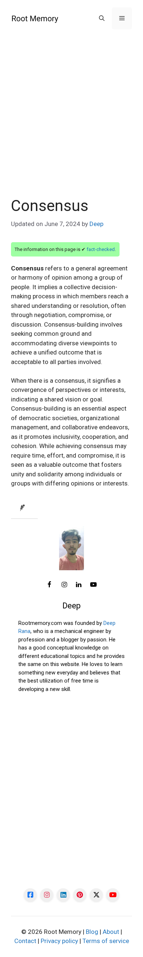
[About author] (24, 508)
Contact (25, 941)
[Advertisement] (71, 122)
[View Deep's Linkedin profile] (78, 584)
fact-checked (101, 249)
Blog (92, 931)
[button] (102, 18)
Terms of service (105, 941)
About (111, 931)
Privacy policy (59, 941)
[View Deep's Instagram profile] (64, 584)
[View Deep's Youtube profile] (93, 584)
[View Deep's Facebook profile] (49, 584)
